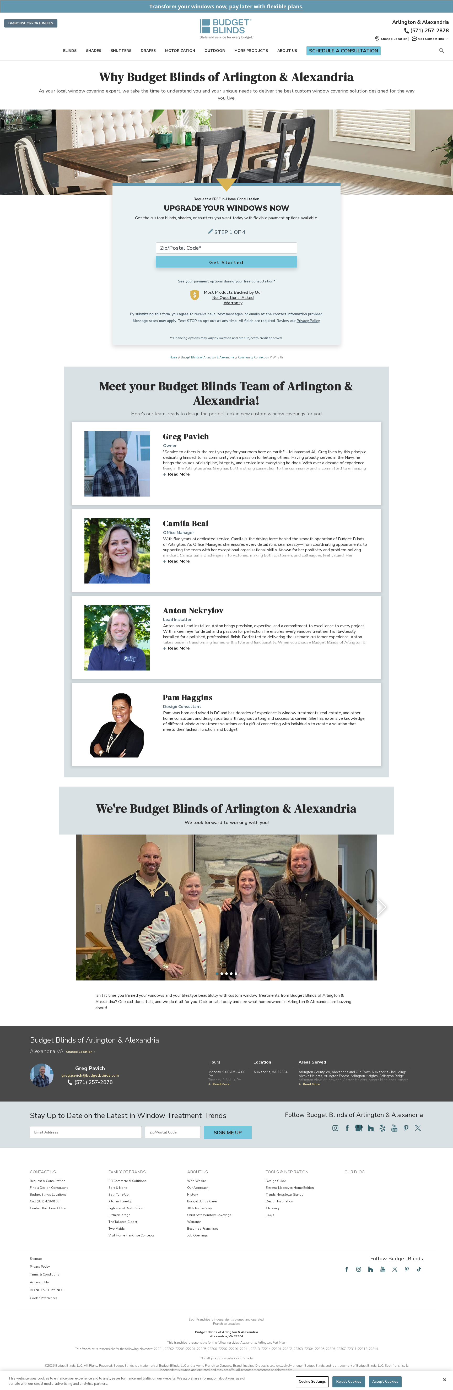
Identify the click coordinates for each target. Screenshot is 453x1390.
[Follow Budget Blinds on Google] (359, 1128)
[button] (391, 38)
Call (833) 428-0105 (44, 1201)
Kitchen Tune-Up (120, 1201)
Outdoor (214, 50)
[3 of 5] (226, 973)
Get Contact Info (431, 39)
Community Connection (253, 357)
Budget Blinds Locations (48, 1194)
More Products (251, 50)
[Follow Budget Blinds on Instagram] (335, 1128)
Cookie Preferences (43, 1298)
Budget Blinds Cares (202, 1201)
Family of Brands (127, 1172)
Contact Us (43, 1172)
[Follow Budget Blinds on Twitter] (418, 1128)
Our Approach (197, 1188)
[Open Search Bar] (441, 51)
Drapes (148, 50)
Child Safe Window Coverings (209, 1215)
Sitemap (36, 1259)
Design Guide (276, 1181)
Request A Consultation (47, 1181)
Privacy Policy (308, 320)
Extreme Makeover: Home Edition (290, 1188)
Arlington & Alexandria (420, 22)
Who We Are (196, 1181)
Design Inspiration (279, 1201)
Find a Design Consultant (49, 1188)
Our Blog (354, 1172)
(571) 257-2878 (429, 30)
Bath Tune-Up (119, 1194)
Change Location (79, 1052)
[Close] (444, 1380)
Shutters (121, 50)
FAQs (270, 1215)
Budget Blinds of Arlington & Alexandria (207, 357)
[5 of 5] (236, 973)
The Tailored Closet (123, 1222)
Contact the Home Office (48, 1208)
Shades (93, 50)
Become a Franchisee (202, 1229)
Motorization (180, 50)
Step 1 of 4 (229, 232)
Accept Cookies (385, 1381)
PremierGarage (119, 1215)
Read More (179, 474)
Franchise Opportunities (30, 23)
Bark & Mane (118, 1188)
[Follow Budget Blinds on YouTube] (394, 1128)
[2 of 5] (221, 973)
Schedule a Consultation (343, 50)
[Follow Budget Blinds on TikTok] (419, 1269)
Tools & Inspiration (287, 1172)
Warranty (194, 1222)
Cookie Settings (312, 1381)
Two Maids (117, 1229)
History (192, 1194)
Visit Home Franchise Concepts (132, 1235)
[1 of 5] (217, 973)
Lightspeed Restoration (126, 1208)
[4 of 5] (231, 973)
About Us (287, 50)
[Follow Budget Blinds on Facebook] (347, 1128)
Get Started (226, 262)
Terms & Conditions (44, 1274)
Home (173, 357)
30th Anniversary (199, 1208)
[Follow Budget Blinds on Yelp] (382, 1128)
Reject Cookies (349, 1381)
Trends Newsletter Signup (285, 1194)
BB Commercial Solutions (128, 1181)
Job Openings (197, 1235)
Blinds (70, 50)
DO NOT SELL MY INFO (46, 1290)
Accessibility (39, 1282)
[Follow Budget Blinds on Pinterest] (406, 1128)
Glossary (272, 1208)
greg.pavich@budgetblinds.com (90, 1075)
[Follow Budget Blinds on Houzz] (370, 1128)
